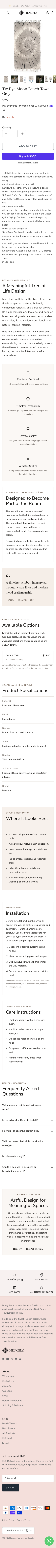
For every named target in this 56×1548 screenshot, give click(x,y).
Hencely (10, 117)
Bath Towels (8, 1428)
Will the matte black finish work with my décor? (22, 1143)
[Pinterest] (20, 1359)
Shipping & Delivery (12, 1405)
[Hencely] (28, 13)
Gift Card (7, 1438)
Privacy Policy (8, 1520)
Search (5, 1443)
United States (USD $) (16, 1530)
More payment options (28, 163)
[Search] (9, 13)
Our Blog (7, 1391)
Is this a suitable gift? (13, 1156)
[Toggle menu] (3, 13)
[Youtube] (16, 1359)
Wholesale (8, 1376)
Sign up (10, 1487)
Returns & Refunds (12, 1400)
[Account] (46, 13)
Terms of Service (24, 1520)
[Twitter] (3, 1359)
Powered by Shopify (25, 1538)
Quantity (6, 127)
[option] (28, 45)
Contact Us (8, 1381)
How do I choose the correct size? (20, 1131)
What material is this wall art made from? (21, 1107)
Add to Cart (28, 146)
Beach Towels (9, 1423)
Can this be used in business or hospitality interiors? (19, 1169)
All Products (8, 1433)
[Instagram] (12, 1359)
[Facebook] (7, 1359)
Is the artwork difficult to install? (20, 1120)
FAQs (5, 1395)
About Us (7, 1386)
